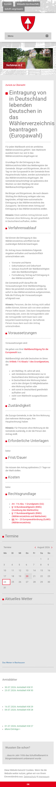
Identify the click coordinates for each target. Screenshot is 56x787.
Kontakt (8, 4)
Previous (8, 58)
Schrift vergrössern (14, 9)
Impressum (43, 776)
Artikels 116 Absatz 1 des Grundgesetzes (29, 361)
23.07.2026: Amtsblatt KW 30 (19, 690)
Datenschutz (30, 776)
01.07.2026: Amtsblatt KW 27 (19, 726)
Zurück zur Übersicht (15, 85)
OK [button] (28, 784)
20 (27, 576)
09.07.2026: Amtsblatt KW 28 (19, 710)
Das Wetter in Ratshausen (13, 662)
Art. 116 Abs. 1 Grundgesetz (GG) (28, 504)
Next (48, 58)
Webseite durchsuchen (28, 4)
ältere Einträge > (12, 729)
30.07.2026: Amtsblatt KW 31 (19, 687)
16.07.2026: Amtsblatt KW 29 (19, 706)
